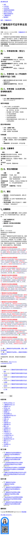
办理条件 (7, 406)
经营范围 (7, 424)
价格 (6, 419)
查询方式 (7, 429)
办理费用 (7, 410)
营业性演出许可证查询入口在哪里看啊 (14, 469)
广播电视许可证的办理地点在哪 (12, 459)
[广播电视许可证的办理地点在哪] (13, 457)
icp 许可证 (8, 433)
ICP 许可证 (8, 437)
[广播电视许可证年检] (10, 482)
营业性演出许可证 (10, 415)
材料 (6, 442)
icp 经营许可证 (9, 435)
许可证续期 (8, 413)
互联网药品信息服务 (9, 10)
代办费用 (7, 444)
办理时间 (7, 431)
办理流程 (7, 417)
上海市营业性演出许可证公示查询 (13, 464)
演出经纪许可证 (9, 438)
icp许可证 (6, 6)
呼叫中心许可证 (8, 11)
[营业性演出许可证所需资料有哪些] (13, 497)
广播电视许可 (7, 15)
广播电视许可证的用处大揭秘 (11, 494)
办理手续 (7, 422)
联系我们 (6, 17)
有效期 (6, 411)
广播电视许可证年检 (9, 484)
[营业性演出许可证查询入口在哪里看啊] (14, 467)
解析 (6, 426)
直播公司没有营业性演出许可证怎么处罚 (14, 474)
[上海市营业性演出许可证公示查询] (13, 462)
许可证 (7, 408)
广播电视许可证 (9, 404)
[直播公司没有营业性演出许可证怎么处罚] (15, 472)
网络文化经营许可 (8, 13)
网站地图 (24, 511)
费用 (6, 420)
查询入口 (7, 440)
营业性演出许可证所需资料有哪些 (13, 499)
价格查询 (7, 428)
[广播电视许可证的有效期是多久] (13, 452)
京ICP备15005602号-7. (6, 514)
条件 (6, 446)
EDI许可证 (6, 8)
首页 (5, 4)
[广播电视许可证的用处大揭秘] (12, 492)
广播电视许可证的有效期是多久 (12, 454)
